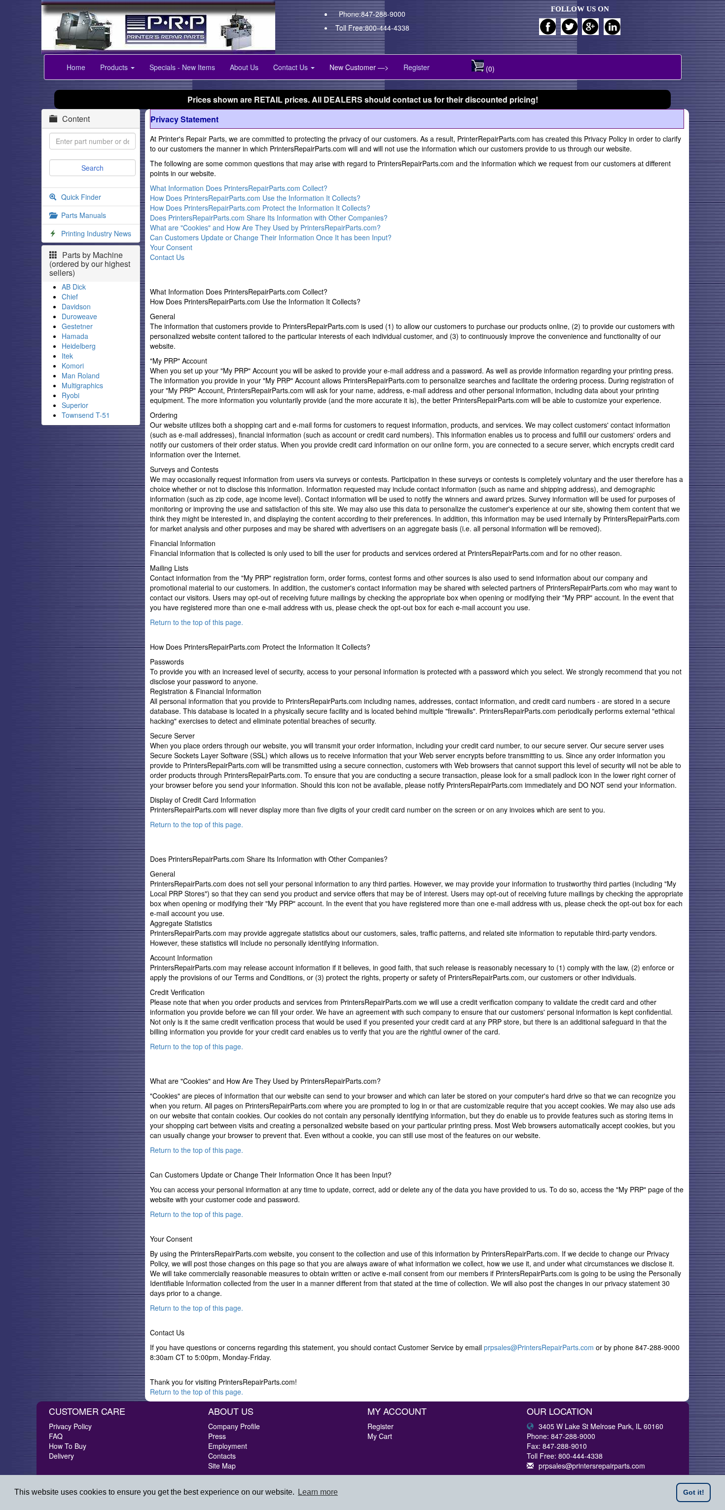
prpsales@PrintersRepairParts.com (539, 1347)
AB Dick (74, 287)
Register (416, 67)
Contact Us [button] (291, 67)
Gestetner (77, 326)
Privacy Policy (70, 1426)
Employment (227, 1446)
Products (115, 67)
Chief (70, 296)
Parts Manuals (83, 215)
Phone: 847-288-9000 (561, 1436)
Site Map (222, 1466)
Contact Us (167, 257)
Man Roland (81, 375)
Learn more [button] (318, 1492)
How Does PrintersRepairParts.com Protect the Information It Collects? (260, 208)
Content (76, 118)
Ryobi (70, 395)
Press (217, 1436)
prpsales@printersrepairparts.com (592, 1466)
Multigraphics (82, 385)
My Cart (379, 1436)
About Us (244, 67)
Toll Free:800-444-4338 (372, 28)
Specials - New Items (182, 67)
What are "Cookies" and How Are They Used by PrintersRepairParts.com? (265, 227)
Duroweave (79, 316)
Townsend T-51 (86, 415)
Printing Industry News (96, 233)
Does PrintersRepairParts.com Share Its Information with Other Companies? (269, 217)
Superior (75, 405)
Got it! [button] (693, 1492)
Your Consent (171, 247)
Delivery (61, 1456)
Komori (73, 365)
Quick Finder (81, 197)
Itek (67, 356)
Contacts (222, 1456)
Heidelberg (79, 346)
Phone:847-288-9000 (372, 14)
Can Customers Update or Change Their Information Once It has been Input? (271, 237)
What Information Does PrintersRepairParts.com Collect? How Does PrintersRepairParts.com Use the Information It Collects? (255, 193)
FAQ (56, 1436)
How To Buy (67, 1446)
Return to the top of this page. (196, 622)
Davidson (76, 306)
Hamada (75, 336)
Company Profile (234, 1426)
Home (76, 67)
